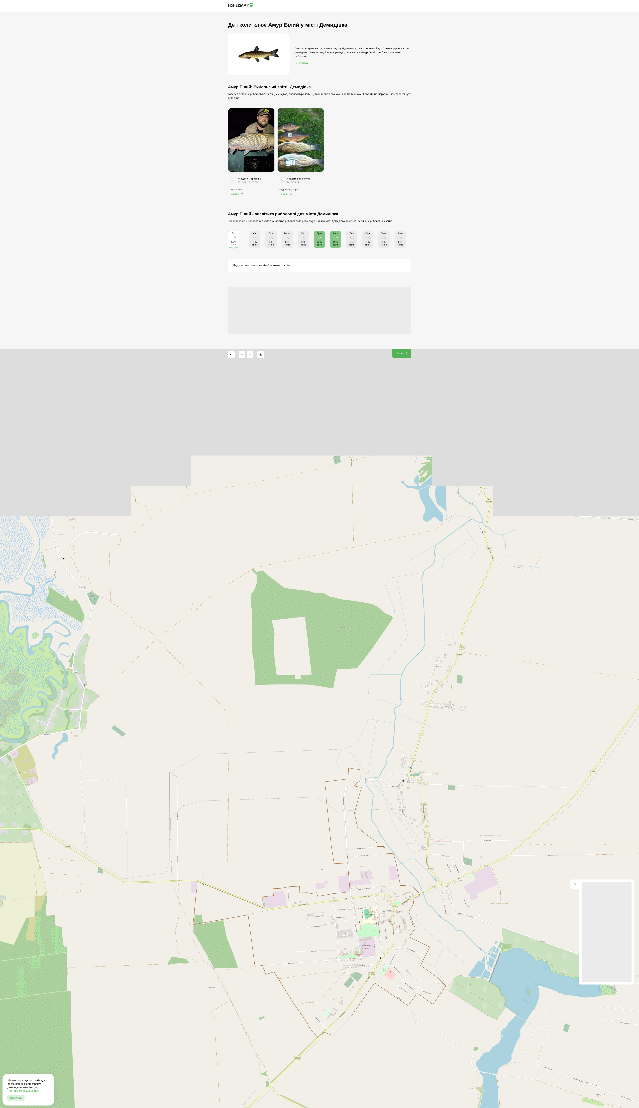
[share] (231, 354)
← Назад (302, 62)
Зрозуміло (16, 1097)
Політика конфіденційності (23, 1090)
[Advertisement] (319, 310)
